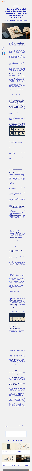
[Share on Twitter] (4, 53)
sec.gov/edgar (15, 304)
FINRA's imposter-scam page (21, 232)
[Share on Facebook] (2, 53)
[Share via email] (4, 54)
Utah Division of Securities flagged (18, 394)
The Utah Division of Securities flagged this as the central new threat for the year (17, 142)
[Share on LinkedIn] (2, 54)
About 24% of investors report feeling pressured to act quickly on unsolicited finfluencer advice (17, 244)
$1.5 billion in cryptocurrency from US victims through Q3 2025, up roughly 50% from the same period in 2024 (17, 106)
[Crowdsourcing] (23, 448)
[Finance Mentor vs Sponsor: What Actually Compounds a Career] (23, 460)
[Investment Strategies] (9, 460)
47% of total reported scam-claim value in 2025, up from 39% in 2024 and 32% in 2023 (17, 48)
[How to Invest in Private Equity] (9, 448)
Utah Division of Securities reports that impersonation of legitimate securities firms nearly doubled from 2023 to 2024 (17, 123)
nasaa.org (19, 300)
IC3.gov (16, 370)
